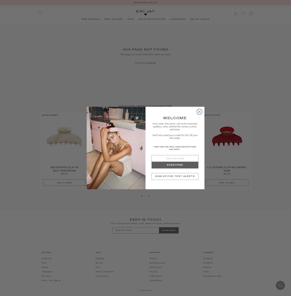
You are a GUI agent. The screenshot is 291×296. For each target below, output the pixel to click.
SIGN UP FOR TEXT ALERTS (175, 176)
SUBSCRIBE (175, 165)
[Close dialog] (199, 111)
